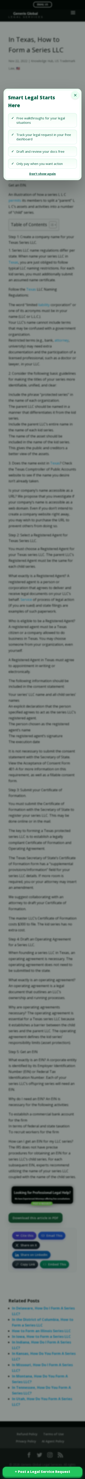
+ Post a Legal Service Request (42, 1471)
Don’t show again (42, 174)
